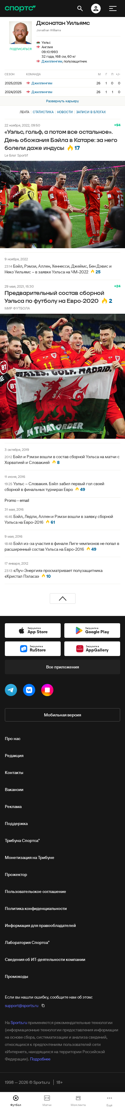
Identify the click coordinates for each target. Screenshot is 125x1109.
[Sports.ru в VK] (30, 691)
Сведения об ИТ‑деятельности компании (45, 959)
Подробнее (40, 1059)
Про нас (12, 738)
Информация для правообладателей (40, 925)
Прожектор (16, 874)
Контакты (14, 772)
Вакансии (14, 789)
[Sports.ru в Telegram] (12, 691)
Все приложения (62, 667)
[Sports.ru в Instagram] (48, 691)
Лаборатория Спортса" (27, 942)
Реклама (13, 806)
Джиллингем (52, 61)
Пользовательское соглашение (35, 891)
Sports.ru (19, 1022)
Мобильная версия (62, 715)
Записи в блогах (91, 112)
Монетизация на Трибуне (29, 857)
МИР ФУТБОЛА (17, 308)
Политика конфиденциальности (36, 908)
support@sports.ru (21, 1005)
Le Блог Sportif (16, 155)
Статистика (43, 112)
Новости (65, 112)
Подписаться (21, 49)
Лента (24, 112)
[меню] (113, 8)
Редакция (14, 755)
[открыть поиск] (80, 8)
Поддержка (16, 823)
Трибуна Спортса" (22, 840)
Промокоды (16, 976)
